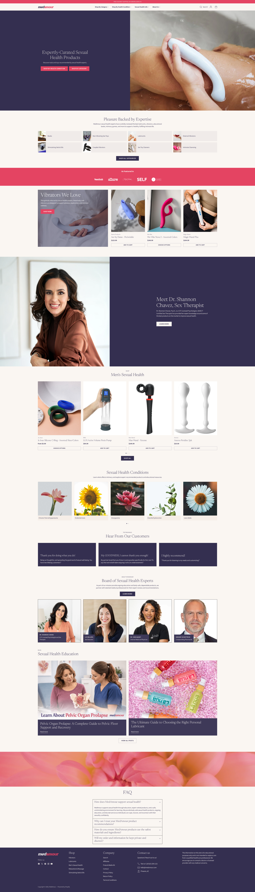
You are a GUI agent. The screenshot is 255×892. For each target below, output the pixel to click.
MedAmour (52, 887)
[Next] (217, 416)
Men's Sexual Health (76, 865)
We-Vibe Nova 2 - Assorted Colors (162, 237)
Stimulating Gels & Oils (76, 872)
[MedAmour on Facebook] (39, 864)
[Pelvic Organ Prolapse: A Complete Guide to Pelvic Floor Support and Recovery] (82, 690)
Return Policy (107, 876)
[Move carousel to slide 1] (126, 523)
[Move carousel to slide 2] (127, 453)
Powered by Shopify (64, 887)
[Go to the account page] (211, 7)
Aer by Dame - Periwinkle (122, 237)
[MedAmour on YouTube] (51, 864)
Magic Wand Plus (190, 237)
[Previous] (38, 416)
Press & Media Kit (109, 865)
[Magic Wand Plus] (200, 211)
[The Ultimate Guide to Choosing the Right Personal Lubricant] (173, 689)
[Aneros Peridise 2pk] (195, 408)
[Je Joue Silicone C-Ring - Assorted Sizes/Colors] (59, 408)
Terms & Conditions (110, 880)
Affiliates (106, 861)
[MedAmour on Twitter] (42, 864)
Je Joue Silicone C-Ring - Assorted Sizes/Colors (58, 440)
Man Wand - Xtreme (138, 440)
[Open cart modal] (216, 7)
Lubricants (72, 861)
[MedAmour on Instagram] (48, 864)
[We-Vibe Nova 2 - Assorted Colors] (164, 211)
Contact (106, 869)
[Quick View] (142, 192)
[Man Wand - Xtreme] (150, 408)
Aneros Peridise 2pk (183, 440)
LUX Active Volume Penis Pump (97, 440)
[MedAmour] (46, 7)
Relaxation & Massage (76, 869)
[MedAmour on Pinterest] (45, 864)
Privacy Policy (108, 872)
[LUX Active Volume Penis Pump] (104, 408)
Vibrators (72, 858)
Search (105, 858)
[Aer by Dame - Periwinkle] (128, 211)
